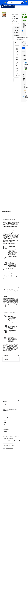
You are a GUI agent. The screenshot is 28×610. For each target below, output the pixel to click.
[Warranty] (17, 359)
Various (13, 12)
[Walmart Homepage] (5, 3)
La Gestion (5, 431)
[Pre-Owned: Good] (18, 287)
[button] (16, 44)
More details (16, 32)
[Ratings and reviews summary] (18, 400)
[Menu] (2, 3)
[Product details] (18, 216)
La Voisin (4, 422)
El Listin (4, 420)
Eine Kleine (5, 424)
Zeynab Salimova (6, 429)
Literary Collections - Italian (8, 438)
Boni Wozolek (5, 427)
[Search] (22, 3)
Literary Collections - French (8, 445)
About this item (6, 211)
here (5, 240)
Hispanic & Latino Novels (7, 433)
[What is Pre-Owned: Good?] (18, 219)
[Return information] (23, 33)
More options (25, 81)
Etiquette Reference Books (8, 443)
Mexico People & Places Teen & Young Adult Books (12, 440)
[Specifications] (18, 355)
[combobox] (15, 2)
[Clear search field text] (20, 2)
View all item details (19, 75)
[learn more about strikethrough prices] (25, 19)
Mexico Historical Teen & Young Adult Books (11, 436)
